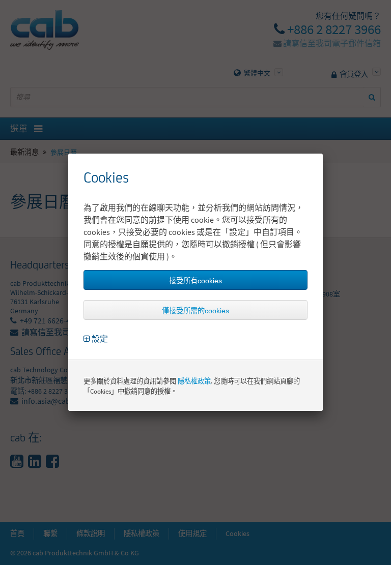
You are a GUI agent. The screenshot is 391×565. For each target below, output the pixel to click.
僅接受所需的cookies (195, 311)
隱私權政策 (194, 381)
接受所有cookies (195, 281)
